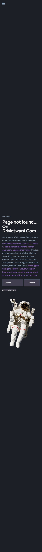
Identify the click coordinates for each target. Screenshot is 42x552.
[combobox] (12, 282)
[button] (3, 3)
